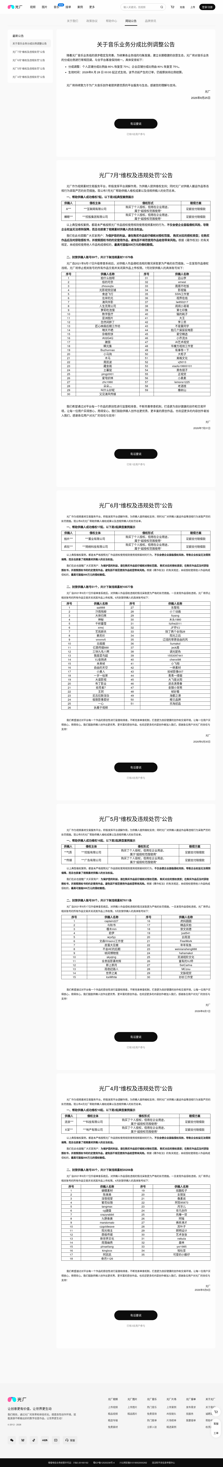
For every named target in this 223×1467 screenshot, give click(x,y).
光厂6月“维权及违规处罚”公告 (29, 60)
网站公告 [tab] (131, 21)
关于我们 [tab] (72, 21)
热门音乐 (152, 1407)
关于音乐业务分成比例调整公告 (30, 43)
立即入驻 (152, 1427)
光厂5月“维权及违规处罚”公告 (29, 68)
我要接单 (191, 1420)
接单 (68, 7)
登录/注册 (207, 7)
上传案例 (171, 1407)
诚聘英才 (210, 1413)
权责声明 (210, 1427)
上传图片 (132, 1407)
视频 (33, 7)
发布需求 (191, 1407)
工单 (216, 1433)
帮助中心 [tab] (111, 21)
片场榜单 (171, 1420)
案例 (80, 7)
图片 (44, 7)
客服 (216, 1423)
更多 (92, 7)
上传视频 (113, 1407)
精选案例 (171, 1427)
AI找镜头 (171, 1413)
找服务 (189, 1413)
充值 (182, 7)
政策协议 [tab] (92, 21)
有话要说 (135, 124)
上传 (192, 7)
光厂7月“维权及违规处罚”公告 (29, 51)
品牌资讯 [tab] (150, 21)
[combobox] (143, 6)
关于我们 (210, 1407)
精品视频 (113, 1413)
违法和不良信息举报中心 (163, 1462)
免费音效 (152, 1413)
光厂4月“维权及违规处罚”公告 (29, 76)
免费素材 (113, 1427)
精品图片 (132, 1413)
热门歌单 (152, 1420)
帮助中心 (210, 1420)
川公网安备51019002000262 (133, 1462)
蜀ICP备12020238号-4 (104, 1462)
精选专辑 (113, 1420)
